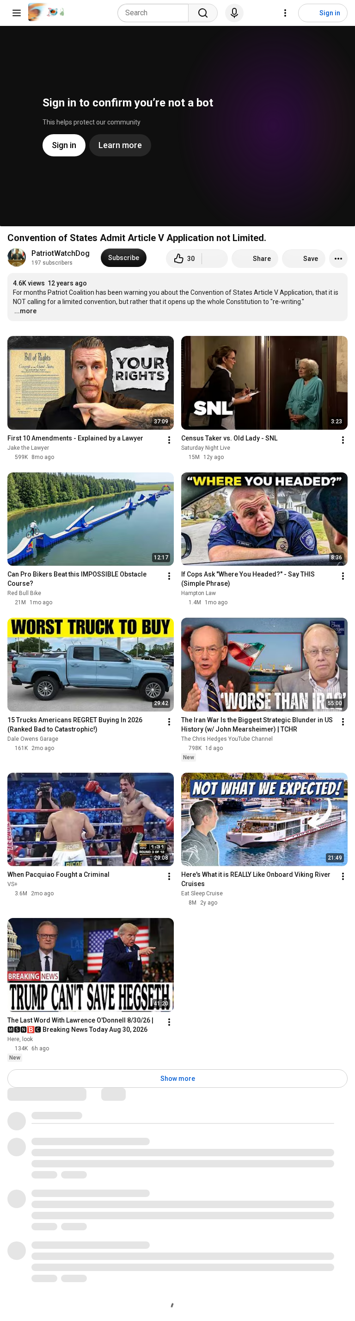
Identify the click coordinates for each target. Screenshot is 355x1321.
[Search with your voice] (234, 13)
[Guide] (16, 13)
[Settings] (285, 13)
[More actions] (338, 258)
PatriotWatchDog (60, 253)
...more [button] (25, 311)
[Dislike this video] (215, 258)
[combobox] (155, 13)
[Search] (203, 13)
